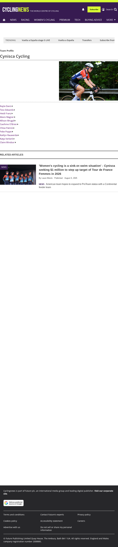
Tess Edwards (6, 109)
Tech (77, 19)
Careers (81, 521)
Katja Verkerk (6, 138)
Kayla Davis (5, 106)
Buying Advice (93, 19)
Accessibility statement (51, 521)
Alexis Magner (7, 117)
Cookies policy (10, 521)
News (13, 19)
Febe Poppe (6, 131)
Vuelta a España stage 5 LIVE (36, 40)
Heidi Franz (5, 113)
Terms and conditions (13, 514)
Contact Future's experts (52, 514)
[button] (111, 9)
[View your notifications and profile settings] (83, 9)
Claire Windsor (7, 142)
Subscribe (94, 9)
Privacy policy (84, 514)
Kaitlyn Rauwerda (8, 135)
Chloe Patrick (6, 127)
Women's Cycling (44, 19)
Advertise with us (11, 527)
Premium (64, 19)
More (109, 19)
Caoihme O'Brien (8, 124)
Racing (25, 19)
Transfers (87, 40)
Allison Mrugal (7, 120)
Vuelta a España (66, 40)
